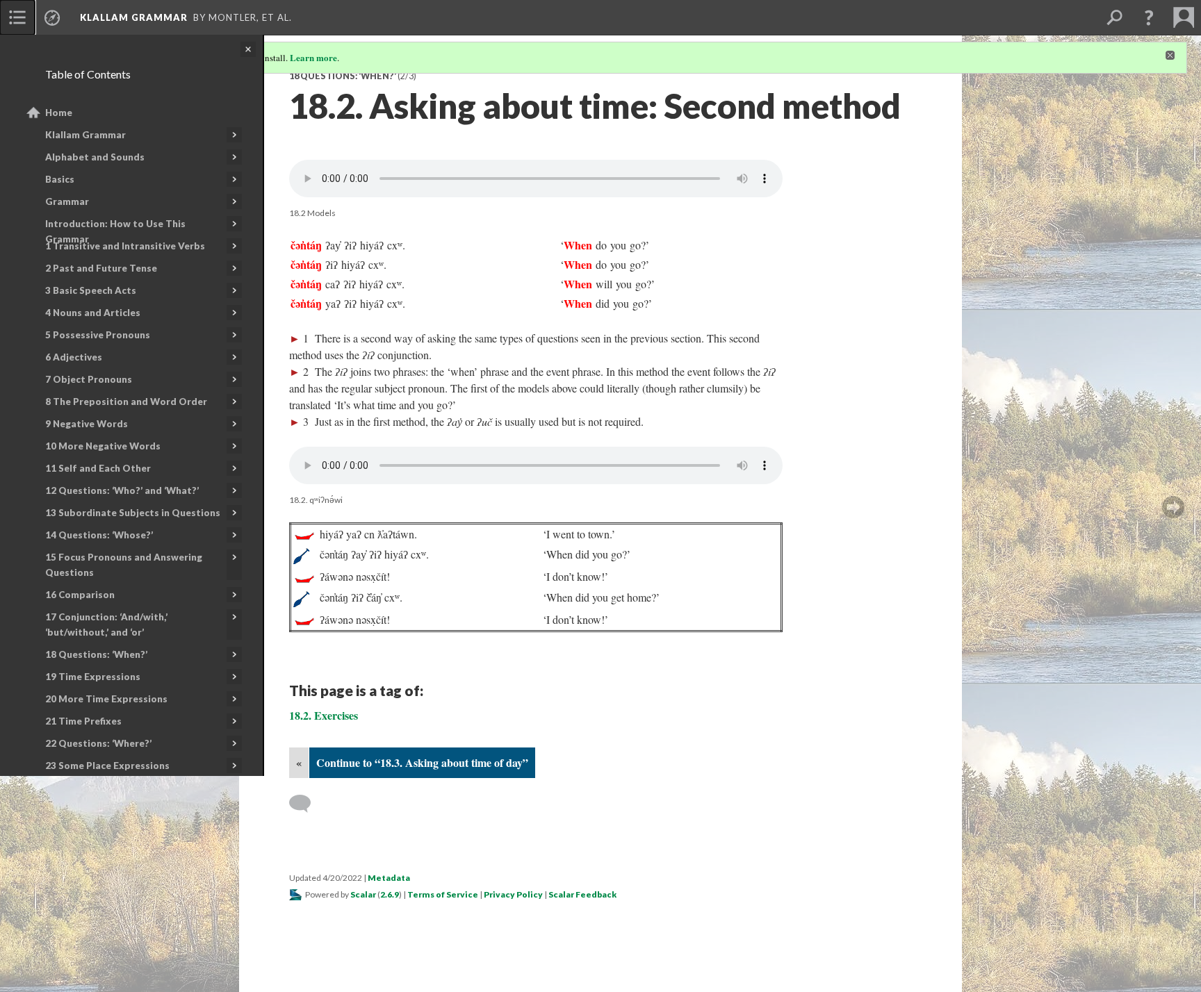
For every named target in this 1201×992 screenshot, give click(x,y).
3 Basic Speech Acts (90, 290)
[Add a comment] (306, 804)
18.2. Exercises (323, 715)
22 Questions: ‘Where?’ (98, 743)
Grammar (67, 201)
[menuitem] (17, 17)
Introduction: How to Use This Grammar (115, 231)
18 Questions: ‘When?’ (96, 654)
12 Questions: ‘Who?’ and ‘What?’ (122, 490)
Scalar (363, 894)
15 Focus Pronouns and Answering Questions (123, 565)
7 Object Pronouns (88, 379)
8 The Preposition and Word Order (126, 401)
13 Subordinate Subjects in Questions (132, 512)
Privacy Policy (513, 894)
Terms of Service (442, 894)
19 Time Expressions (92, 676)
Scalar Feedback (582, 894)
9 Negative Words (86, 423)
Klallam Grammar (85, 134)
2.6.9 (389, 894)
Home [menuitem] (58, 112)
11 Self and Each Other (98, 468)
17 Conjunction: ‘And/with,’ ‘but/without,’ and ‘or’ (106, 624)
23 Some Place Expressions (107, 765)
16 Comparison (80, 594)
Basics (59, 179)
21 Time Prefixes (83, 721)
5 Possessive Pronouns (97, 334)
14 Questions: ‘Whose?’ (99, 534)
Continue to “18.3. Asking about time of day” (422, 762)
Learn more (313, 57)
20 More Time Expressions (106, 698)
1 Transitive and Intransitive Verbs (125, 245)
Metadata (389, 878)
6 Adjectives (73, 357)
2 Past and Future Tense (101, 268)
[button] (1148, 17)
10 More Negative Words (103, 446)
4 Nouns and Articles (92, 312)
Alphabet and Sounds (95, 157)
